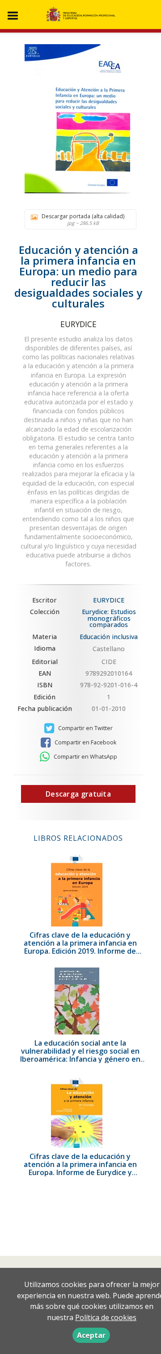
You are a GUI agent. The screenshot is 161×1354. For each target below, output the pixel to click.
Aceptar (91, 1335)
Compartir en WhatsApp (84, 756)
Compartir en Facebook (84, 742)
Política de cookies (105, 1317)
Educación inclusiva (109, 636)
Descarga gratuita (78, 794)
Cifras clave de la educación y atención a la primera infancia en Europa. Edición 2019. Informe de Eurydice (80, 947)
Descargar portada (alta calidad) (83, 219)
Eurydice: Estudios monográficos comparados (109, 618)
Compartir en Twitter (85, 728)
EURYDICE (78, 324)
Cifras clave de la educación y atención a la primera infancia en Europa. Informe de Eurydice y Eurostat (80, 1168)
